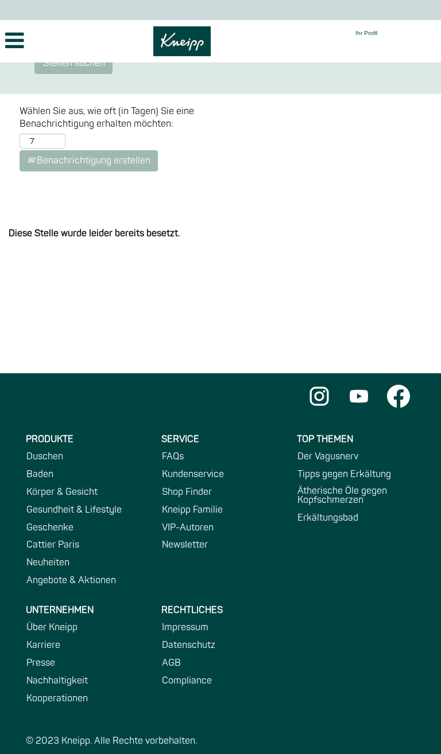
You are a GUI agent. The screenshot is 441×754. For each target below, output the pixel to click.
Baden (39, 474)
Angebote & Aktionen (71, 580)
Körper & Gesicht (62, 492)
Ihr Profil (366, 33)
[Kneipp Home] (182, 41)
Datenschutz (188, 645)
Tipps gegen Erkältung (344, 474)
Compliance (187, 680)
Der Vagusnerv (327, 456)
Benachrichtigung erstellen (92, 160)
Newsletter (185, 545)
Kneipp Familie (192, 510)
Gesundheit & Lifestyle (74, 510)
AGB (171, 663)
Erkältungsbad (327, 518)
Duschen (44, 456)
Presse (40, 663)
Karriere (43, 645)
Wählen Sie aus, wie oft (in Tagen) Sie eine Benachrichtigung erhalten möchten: (107, 118)
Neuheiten (47, 562)
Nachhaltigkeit (57, 680)
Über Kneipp (52, 627)
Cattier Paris (52, 545)
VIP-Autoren (188, 527)
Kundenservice (193, 474)
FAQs (173, 456)
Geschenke (50, 527)
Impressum (185, 627)
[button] (73, 41)
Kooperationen (57, 698)
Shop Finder (187, 492)
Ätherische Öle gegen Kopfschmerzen (342, 495)
